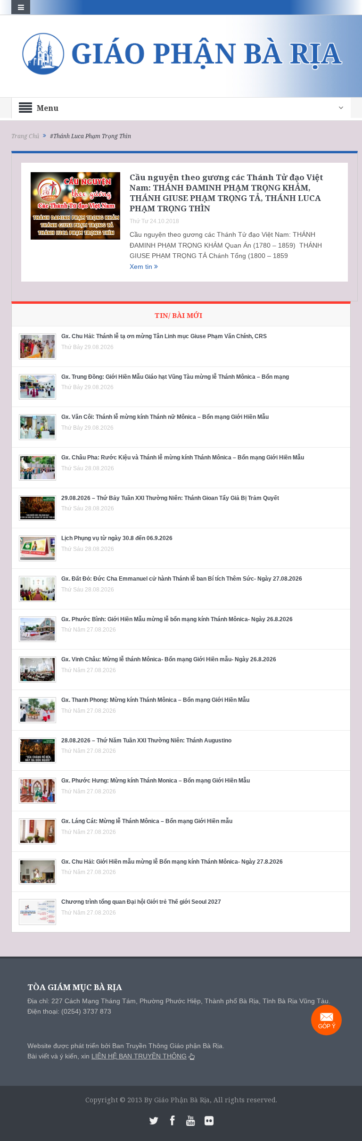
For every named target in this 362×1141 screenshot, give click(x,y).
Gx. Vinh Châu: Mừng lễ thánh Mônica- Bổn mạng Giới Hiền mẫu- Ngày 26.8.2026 (168, 659)
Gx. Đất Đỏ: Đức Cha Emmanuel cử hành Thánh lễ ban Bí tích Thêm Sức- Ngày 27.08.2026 (181, 578)
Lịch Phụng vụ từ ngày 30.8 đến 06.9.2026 (117, 538)
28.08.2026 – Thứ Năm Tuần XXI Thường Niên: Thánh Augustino (146, 740)
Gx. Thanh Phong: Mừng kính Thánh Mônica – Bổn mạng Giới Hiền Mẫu (155, 700)
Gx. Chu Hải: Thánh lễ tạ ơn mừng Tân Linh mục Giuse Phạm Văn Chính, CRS (164, 336)
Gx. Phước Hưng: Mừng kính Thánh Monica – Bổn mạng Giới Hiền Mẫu (155, 780)
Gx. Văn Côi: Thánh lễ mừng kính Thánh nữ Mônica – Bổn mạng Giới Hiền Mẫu (165, 417)
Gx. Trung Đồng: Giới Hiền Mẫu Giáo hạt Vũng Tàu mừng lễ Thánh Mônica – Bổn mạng (175, 377)
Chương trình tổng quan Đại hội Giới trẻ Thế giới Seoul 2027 (141, 902)
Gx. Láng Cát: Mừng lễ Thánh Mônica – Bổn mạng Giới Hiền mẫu (146, 821)
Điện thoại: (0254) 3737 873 (69, 1011)
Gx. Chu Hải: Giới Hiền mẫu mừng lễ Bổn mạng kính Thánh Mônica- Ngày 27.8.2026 (172, 861)
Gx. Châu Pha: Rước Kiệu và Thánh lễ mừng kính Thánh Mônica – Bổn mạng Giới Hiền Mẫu (182, 457)
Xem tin (142, 266)
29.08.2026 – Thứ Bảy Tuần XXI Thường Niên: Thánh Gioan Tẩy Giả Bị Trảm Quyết (170, 498)
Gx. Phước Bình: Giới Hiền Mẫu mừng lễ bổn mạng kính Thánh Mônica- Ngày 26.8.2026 (177, 619)
